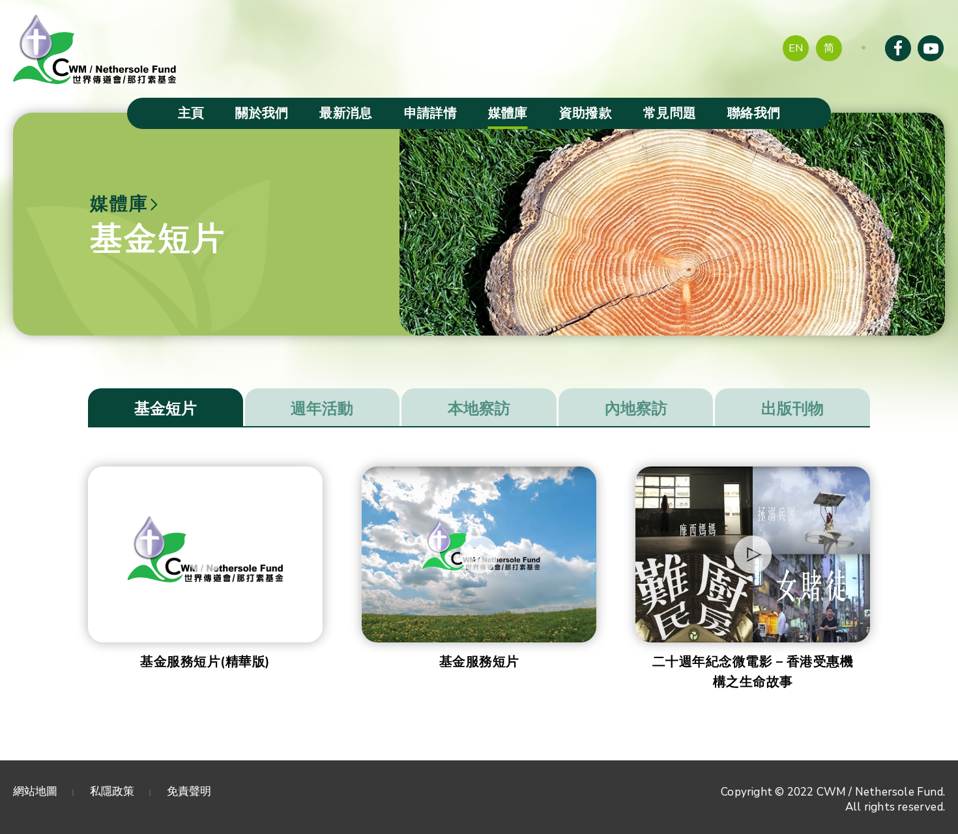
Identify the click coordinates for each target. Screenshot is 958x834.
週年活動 (322, 408)
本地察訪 (479, 408)
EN (796, 48)
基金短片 (165, 408)
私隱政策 (112, 791)
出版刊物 (792, 408)
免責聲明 (189, 791)
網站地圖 (35, 791)
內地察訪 (636, 408)
